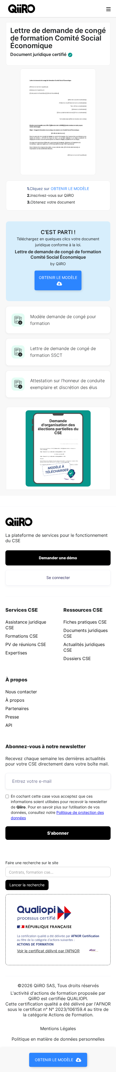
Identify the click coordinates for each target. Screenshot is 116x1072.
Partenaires (17, 708)
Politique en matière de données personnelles (58, 1039)
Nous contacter (21, 691)
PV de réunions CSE (25, 644)
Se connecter (58, 577)
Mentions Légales (58, 1028)
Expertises (16, 652)
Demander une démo (58, 557)
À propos (14, 700)
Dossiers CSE (77, 658)
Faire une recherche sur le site (31, 862)
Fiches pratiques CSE (85, 622)
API (8, 725)
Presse (12, 717)
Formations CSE (21, 636)
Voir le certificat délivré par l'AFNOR (48, 950)
